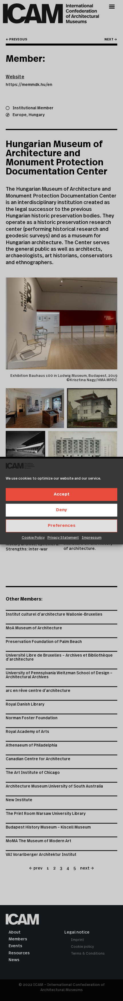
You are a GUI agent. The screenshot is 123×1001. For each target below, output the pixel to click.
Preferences (62, 525)
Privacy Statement (63, 537)
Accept (62, 494)
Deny (61, 510)
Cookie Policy (33, 537)
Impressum (92, 537)
